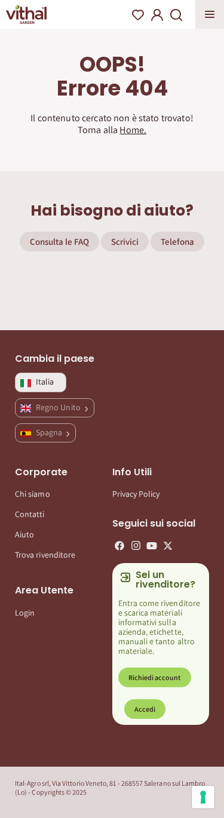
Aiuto (24, 534)
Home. (132, 130)
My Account (157, 15)
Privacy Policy (136, 493)
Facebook (119, 546)
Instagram (135, 546)
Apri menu (209, 14)
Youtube (152, 546)
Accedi (144, 709)
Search (176, 15)
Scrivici (125, 241)
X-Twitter (168, 546)
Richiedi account (154, 677)
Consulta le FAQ (59, 241)
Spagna (50, 432)
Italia (45, 381)
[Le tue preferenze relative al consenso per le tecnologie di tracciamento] (203, 797)
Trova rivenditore (45, 554)
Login (25, 612)
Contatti (30, 514)
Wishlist (138, 15)
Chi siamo (32, 493)
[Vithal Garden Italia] (26, 14)
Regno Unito (59, 407)
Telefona (177, 241)
